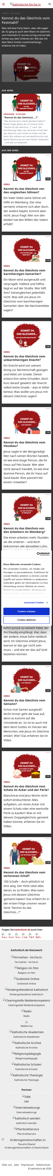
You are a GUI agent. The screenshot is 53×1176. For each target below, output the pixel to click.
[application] (26, 68)
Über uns (7, 1164)
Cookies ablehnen (26, 620)
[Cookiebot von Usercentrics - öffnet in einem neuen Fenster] (37, 554)
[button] (26, 68)
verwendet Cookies (34, 602)
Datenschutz (43, 1164)
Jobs (16, 1164)
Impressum (27, 1164)
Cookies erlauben (26, 611)
